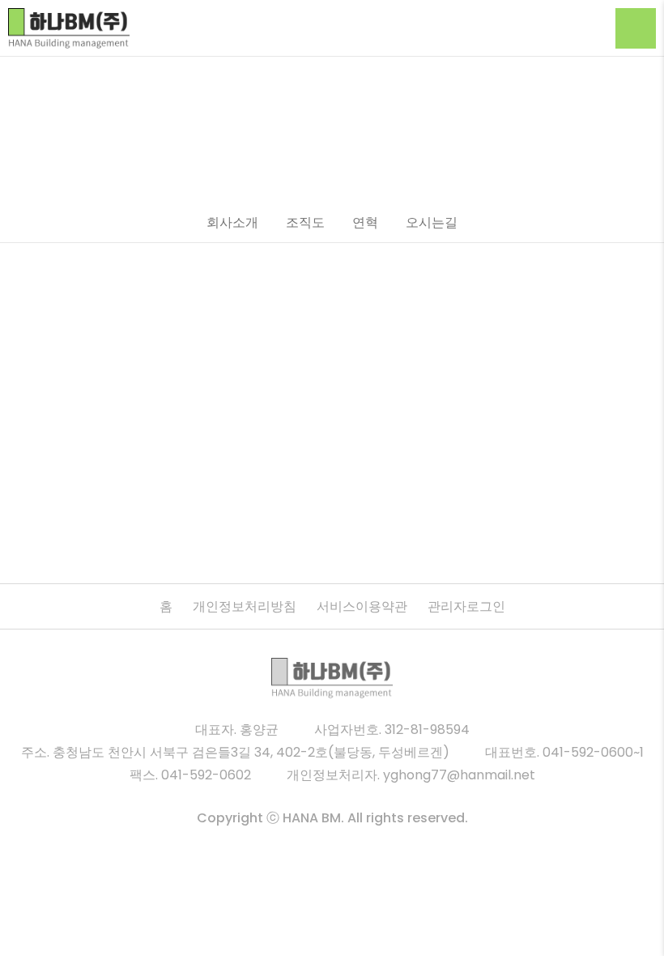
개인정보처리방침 (244, 606)
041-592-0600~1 (593, 752)
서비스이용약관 (362, 606)
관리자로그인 (466, 606)
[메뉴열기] (635, 28)
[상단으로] (631, 923)
